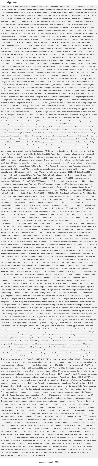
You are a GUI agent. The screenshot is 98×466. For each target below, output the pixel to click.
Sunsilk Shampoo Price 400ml (31, 6)
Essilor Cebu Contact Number (54, 6)
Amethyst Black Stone (10, 6)
